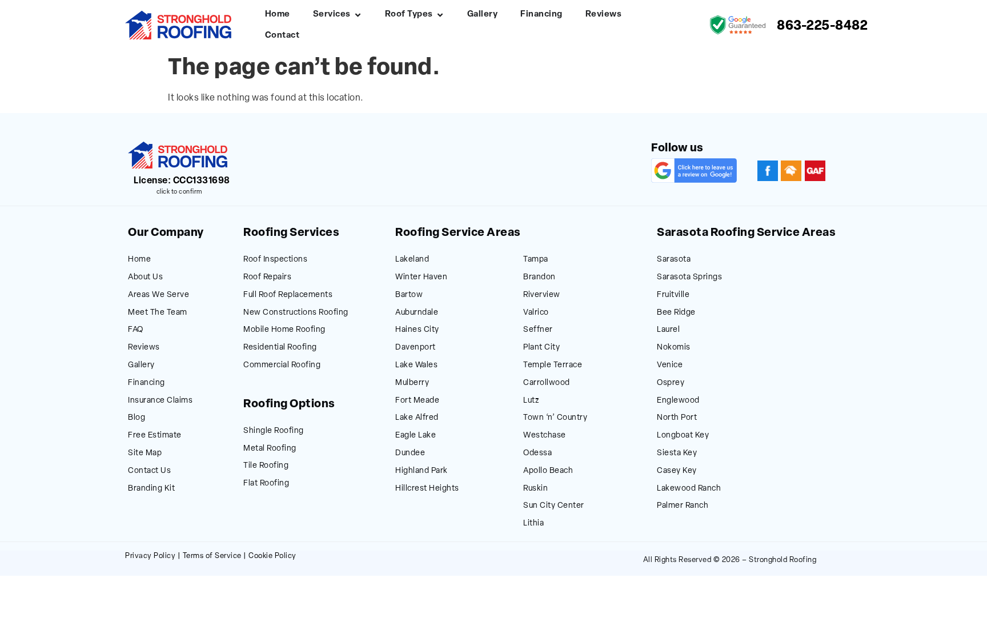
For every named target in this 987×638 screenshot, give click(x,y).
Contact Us (149, 471)
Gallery (141, 365)
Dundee (410, 453)
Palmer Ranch (682, 505)
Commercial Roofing (281, 365)
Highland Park (421, 471)
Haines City (417, 330)
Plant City (541, 347)
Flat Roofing (266, 483)
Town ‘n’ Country (555, 418)
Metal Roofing (269, 448)
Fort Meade (417, 400)
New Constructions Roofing (295, 312)
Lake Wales (416, 365)
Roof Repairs (267, 277)
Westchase (544, 435)
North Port (677, 418)
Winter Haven (421, 277)
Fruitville (673, 295)
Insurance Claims (160, 400)
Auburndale (416, 312)
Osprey (670, 383)
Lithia (533, 523)
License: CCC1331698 (182, 181)
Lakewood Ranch (689, 488)
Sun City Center (553, 505)
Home (139, 259)
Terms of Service (212, 556)
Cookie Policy (272, 556)
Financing (146, 383)
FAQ (135, 330)
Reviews (144, 347)
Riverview (541, 295)
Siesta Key (677, 453)
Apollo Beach (548, 471)
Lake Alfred (417, 418)
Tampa (535, 259)
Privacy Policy (150, 556)
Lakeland (412, 259)
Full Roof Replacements (287, 295)
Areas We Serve (158, 295)
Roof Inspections (275, 259)
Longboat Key (683, 435)
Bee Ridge (676, 312)
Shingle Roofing (273, 431)
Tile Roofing (265, 466)
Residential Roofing (280, 347)
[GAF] (815, 170)
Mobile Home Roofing (284, 330)
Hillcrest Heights (427, 488)
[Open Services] (358, 15)
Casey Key (677, 471)
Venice (670, 365)
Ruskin (535, 488)
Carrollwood (546, 383)
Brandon (539, 277)
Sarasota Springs (689, 277)
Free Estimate (155, 435)
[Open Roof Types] (440, 15)
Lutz (531, 400)
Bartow (409, 295)
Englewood (678, 400)
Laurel (668, 330)
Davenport (415, 347)
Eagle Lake (415, 435)
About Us (145, 277)
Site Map (145, 453)
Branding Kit (151, 488)
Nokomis (674, 347)
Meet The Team (157, 312)
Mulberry (412, 383)
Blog (136, 418)
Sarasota (674, 259)
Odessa (537, 453)
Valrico (536, 312)
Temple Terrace (552, 365)
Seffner (538, 330)
